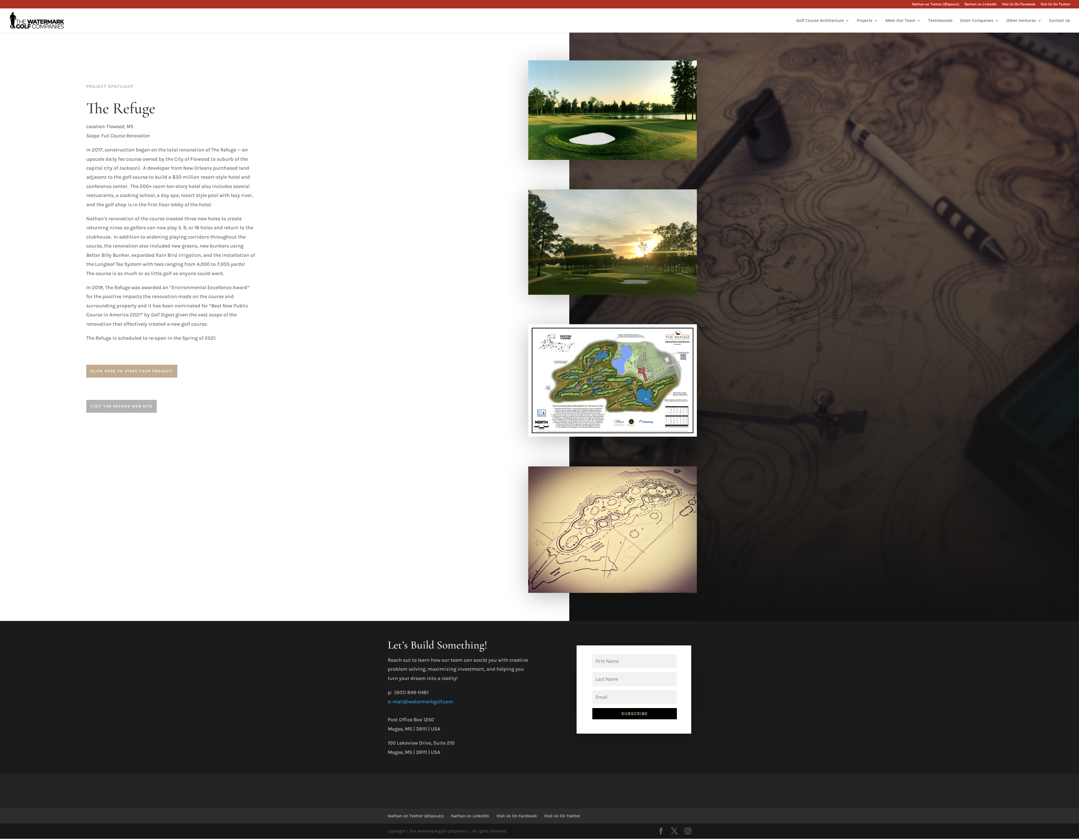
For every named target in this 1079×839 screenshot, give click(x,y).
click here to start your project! (131, 371)
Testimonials (940, 21)
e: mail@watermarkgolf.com (420, 702)
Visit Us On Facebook (1018, 4)
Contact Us (1059, 21)
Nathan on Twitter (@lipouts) (935, 4)
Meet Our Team (900, 21)
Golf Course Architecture (820, 21)
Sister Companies (976, 21)
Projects (864, 21)
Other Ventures (1021, 21)
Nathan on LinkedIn (980, 4)
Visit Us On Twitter (1056, 4)
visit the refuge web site (121, 406)
